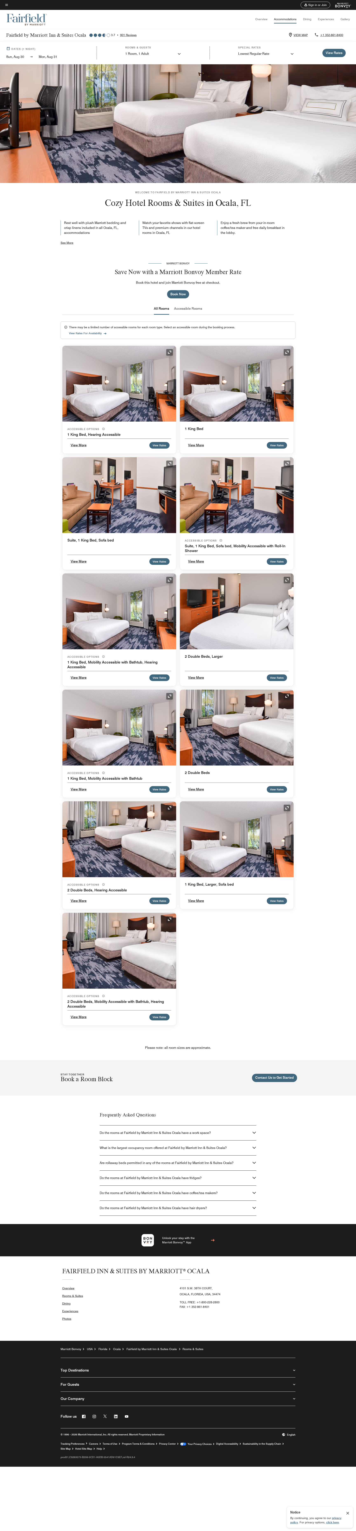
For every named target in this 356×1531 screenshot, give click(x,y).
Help (99, 1448)
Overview (261, 19)
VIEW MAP (301, 35)
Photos (66, 1318)
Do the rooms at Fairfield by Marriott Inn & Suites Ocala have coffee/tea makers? (159, 1193)
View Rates (159, 445)
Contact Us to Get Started (274, 1078)
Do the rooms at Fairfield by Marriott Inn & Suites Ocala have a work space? (155, 1133)
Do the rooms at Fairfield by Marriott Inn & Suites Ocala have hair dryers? (153, 1208)
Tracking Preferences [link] (72, 1443)
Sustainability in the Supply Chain (262, 1443)
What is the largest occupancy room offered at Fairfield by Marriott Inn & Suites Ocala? (163, 1148)
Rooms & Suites (72, 1296)
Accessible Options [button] (83, 429)
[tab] (161, 309)
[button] (315, 5)
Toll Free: (200, 1302)
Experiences (326, 19)
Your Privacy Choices (199, 1444)
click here (332, 1522)
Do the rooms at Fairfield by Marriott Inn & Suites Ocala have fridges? (150, 1178)
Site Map (66, 1448)
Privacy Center (167, 1443)
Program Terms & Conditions (138, 1443)
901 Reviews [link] (128, 35)
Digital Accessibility (227, 1443)
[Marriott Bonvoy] (340, 5)
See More (67, 242)
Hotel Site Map (83, 1448)
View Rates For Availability (85, 333)
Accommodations (285, 19)
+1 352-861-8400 (331, 35)
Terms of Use (110, 1443)
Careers (93, 1443)
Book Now (178, 294)
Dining (307, 19)
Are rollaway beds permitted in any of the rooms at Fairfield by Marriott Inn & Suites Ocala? (166, 1163)
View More (79, 445)
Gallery (345, 19)
